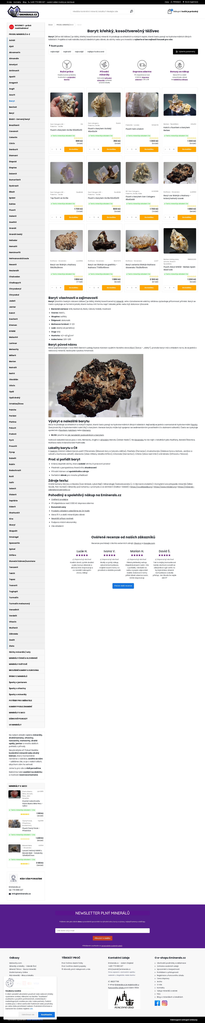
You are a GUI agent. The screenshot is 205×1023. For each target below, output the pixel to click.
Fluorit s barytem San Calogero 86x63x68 (140, 198)
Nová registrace (191, 2)
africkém (104, 439)
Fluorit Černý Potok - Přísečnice (31, 829)
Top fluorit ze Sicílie (59, 198)
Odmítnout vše (28, 1014)
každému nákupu (181, 80)
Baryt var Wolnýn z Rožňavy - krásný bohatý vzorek (177, 197)
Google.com (149, 543)
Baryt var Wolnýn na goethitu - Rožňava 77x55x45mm (102, 266)
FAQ (167, 2)
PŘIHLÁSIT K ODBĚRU (102, 938)
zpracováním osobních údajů (111, 946)
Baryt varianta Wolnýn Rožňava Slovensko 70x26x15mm (140, 266)
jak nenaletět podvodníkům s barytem (86, 435)
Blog (24, 2)
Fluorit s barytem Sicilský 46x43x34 (99, 130)
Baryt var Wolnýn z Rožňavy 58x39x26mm (63, 266)
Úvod (50, 25)
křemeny (86, 430)
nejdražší (67, 51)
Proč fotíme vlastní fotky (72, 963)
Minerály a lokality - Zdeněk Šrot (22, 966)
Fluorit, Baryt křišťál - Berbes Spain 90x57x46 (179, 268)
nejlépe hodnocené (95, 51)
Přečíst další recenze (123, 586)
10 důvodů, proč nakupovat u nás (76, 969)
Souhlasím (46, 1014)
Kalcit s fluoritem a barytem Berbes (177, 129)
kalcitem (72, 430)
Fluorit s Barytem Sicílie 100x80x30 (66, 130)
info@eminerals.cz (21, 893)
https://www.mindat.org (165, 486)
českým (53, 451)
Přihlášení (177, 2)
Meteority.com (15, 963)
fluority (194, 424)
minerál (119, 301)
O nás (9, 2)
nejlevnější (54, 51)
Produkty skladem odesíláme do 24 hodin (70, 510)
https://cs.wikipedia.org (141, 486)
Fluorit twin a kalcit (135, 129)
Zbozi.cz (137, 543)
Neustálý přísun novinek (62, 518)
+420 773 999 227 (37, 2)
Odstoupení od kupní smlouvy (183, 1020)
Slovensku (139, 439)
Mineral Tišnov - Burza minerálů (22, 969)
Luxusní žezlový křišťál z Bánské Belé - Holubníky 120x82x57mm (32, 853)
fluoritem (63, 430)
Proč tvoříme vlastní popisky (74, 966)
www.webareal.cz (35, 1020)
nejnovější (79, 51)
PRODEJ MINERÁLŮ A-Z (65, 25)
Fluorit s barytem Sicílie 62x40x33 (103, 198)
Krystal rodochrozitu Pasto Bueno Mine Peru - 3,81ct (32, 803)
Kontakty (17, 2)
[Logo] (23, 11)
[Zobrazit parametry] (185, 51)
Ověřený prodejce (59, 499)
